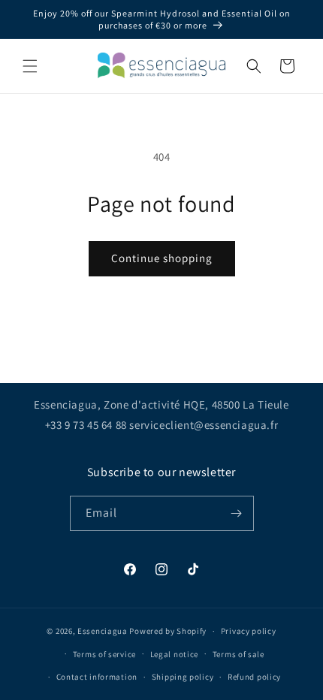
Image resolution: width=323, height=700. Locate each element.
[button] (30, 66)
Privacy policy (248, 631)
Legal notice (174, 654)
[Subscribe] (236, 513)
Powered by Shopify (168, 631)
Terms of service (104, 654)
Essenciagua (102, 631)
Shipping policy (183, 676)
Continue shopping (162, 258)
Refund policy (254, 676)
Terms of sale (238, 654)
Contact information (96, 676)
